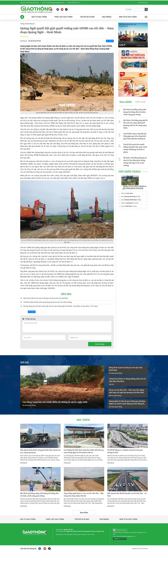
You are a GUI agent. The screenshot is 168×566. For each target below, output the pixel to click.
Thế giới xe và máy (82, 519)
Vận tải (111, 384)
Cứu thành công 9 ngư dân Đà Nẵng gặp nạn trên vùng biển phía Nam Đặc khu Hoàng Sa (134, 136)
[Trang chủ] (22, 17)
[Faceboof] (39, 548)
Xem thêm (84, 513)
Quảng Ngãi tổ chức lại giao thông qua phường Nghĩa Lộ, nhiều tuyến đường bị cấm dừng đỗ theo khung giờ (127, 402)
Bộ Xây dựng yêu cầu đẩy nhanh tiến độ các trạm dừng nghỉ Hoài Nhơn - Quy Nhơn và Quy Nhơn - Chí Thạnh (60, 306)
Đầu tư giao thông (115, 395)
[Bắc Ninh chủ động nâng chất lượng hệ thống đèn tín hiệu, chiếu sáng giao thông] (40, 479)
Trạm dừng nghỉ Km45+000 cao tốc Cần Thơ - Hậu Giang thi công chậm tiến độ (84, 494)
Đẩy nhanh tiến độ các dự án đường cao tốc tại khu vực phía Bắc (45, 298)
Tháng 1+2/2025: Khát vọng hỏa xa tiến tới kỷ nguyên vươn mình (134, 187)
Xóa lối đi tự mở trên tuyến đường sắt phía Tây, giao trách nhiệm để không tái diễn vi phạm (135, 148)
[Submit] (146, 9)
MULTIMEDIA (106, 17)
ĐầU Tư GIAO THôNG (39, 17)
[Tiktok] (66, 9)
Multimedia (104, 519)
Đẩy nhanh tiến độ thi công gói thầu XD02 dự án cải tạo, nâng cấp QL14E (40, 451)
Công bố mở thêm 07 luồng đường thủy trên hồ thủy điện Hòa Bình (127, 380)
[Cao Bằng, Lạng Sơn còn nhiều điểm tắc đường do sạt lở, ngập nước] (62, 387)
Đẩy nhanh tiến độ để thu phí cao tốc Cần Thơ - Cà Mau (127, 494)
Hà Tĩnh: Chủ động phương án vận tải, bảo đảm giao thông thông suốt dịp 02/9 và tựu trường (135, 161)
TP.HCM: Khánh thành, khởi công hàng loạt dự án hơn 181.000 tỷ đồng (47, 302)
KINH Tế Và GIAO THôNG (128, 17)
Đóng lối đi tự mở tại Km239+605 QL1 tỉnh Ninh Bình (125, 369)
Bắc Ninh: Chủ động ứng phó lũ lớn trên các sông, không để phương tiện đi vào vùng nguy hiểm (135, 124)
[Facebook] (58, 9)
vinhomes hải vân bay (130, 196)
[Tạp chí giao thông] (36, 9)
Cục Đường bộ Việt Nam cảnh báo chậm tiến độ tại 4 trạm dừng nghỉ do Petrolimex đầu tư (84, 451)
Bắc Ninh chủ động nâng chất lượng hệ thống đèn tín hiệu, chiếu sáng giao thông (134, 112)
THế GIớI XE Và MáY (87, 17)
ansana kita (129, 203)
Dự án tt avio (129, 193)
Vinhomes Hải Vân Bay (130, 199)
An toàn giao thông (29, 405)
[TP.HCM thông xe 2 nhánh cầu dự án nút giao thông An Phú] (127, 436)
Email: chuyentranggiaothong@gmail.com (53, 2)
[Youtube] (62, 9)
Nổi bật (24, 362)
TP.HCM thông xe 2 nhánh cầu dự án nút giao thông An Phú (125, 451)
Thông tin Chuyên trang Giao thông (29, 2)
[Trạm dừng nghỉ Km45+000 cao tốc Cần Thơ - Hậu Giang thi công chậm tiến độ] (84, 479)
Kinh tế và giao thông (128, 519)
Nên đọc (66, 294)
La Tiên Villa (127, 206)
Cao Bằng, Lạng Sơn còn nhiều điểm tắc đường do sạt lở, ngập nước (55, 402)
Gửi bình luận (99, 344)
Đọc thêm (83, 419)
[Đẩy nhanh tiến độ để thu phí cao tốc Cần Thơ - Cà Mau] (127, 479)
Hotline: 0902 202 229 (73, 2)
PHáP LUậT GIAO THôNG (63, 17)
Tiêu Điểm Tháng (129, 171)
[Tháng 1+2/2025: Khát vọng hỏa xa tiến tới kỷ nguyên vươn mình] (130, 180)
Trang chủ (23, 24)
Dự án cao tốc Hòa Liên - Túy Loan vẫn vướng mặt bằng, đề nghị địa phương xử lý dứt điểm (126, 391)
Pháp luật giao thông (55, 519)
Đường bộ (31, 24)
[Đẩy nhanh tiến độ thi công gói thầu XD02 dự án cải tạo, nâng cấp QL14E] (40, 436)
